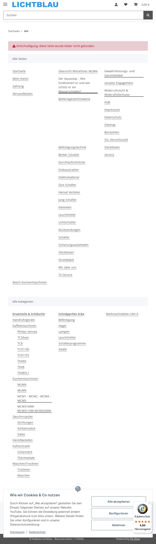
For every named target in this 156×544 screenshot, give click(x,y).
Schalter (64, 237)
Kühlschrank (21, 446)
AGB (107, 102)
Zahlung (18, 86)
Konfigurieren (118, 513)
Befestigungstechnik (72, 147)
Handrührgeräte (24, 320)
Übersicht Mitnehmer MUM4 (78, 71)
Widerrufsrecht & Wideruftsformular (117, 92)
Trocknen (23, 469)
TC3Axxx (23, 337)
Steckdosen (66, 252)
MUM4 (21, 384)
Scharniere (24, 452)
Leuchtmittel (67, 215)
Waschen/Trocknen (26, 464)
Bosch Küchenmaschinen (30, 282)
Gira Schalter (67, 185)
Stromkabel (66, 260)
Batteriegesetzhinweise (74, 99)
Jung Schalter (67, 200)
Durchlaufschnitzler (72, 162)
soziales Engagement (118, 83)
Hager (62, 326)
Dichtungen (25, 422)
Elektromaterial (68, 177)
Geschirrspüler (23, 416)
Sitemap (110, 125)
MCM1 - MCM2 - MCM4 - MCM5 (34, 398)
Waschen (23, 475)
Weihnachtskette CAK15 (122, 314)
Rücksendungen (69, 230)
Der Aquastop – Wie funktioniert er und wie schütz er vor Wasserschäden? (74, 85)
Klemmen (65, 207)
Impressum (17, 532)
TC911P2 (23, 355)
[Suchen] (148, 15)
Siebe (21, 434)
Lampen (63, 331)
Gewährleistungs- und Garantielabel (119, 73)
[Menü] (149, 504)
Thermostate (26, 458)
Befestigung (66, 320)
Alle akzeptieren (118, 501)
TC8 (20, 343)
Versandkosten (23, 94)
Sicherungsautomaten (73, 245)
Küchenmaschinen (25, 379)
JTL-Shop (135, 539)
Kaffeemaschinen (24, 326)
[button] (116, 4)
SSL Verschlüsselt (116, 140)
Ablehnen (118, 525)
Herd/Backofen (23, 440)
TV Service (65, 275)
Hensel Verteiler (69, 192)
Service (109, 155)
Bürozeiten (111, 132)
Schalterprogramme (72, 343)
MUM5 (21, 390)
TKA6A (21, 361)
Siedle (62, 349)
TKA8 (20, 367)
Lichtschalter (67, 222)
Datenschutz (37, 532)
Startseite (19, 71)
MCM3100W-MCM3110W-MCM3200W (34, 408)
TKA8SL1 (23, 373)
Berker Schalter (68, 155)
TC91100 (23, 349)
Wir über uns (67, 267)
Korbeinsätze (26, 428)
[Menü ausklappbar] (5, 2)
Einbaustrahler (68, 170)
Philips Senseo (27, 331)
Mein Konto (20, 79)
